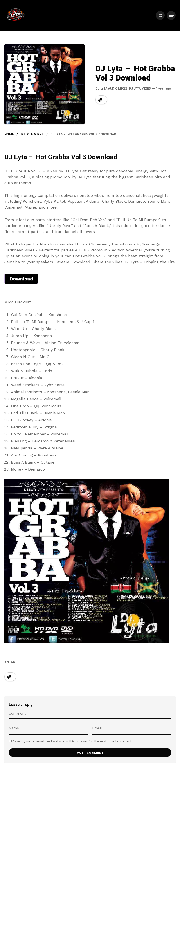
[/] (160, 15)
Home (9, 134)
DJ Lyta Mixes (140, 88)
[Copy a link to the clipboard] (100, 100)
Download (21, 278)
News (11, 662)
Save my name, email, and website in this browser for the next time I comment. (72, 741)
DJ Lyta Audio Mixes (111, 88)
